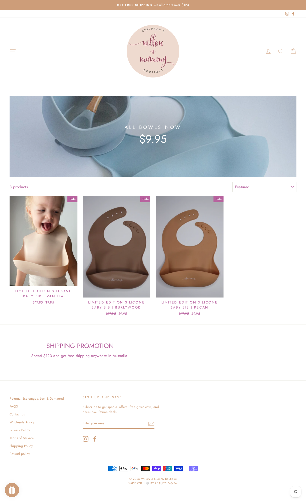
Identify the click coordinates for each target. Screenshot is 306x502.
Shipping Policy (21, 445)
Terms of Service (22, 438)
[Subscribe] (151, 423)
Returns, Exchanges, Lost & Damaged (37, 398)
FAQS (14, 406)
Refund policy (20, 453)
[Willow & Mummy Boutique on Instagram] (85, 439)
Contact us (17, 414)
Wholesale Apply (22, 422)
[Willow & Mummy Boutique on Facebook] (95, 439)
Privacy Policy (20, 430)
